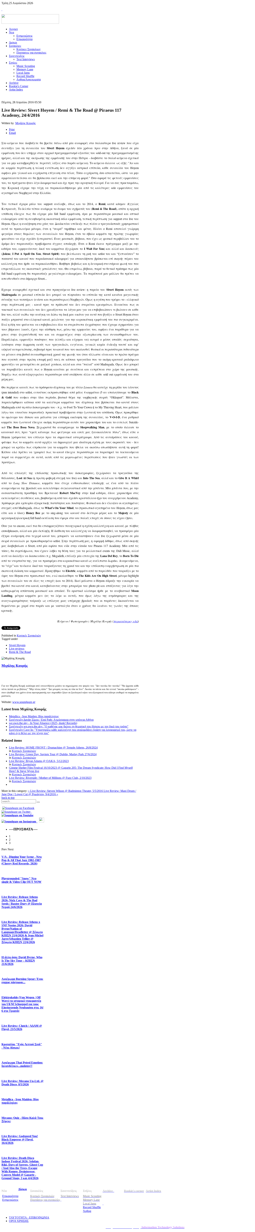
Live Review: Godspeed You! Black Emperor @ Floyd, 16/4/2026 (19, 1139)
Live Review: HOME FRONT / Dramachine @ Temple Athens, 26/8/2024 (53, 747)
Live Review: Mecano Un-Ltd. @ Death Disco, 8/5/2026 (22, 1082)
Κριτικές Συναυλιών (29, 635)
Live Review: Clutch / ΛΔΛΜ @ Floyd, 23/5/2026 (21, 1027)
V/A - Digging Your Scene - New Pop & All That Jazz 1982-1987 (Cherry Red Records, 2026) (21, 860)
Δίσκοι (22, 1189)
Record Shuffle (92, 1207)
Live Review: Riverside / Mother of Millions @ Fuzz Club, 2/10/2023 (50, 777)
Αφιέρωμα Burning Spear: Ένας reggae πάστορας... (22, 980)
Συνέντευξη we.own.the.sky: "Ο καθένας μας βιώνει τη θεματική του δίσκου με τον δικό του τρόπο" (68, 726)
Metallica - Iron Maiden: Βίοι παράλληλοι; (34, 716)
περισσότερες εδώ (125, 621)
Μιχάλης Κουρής (25, 123)
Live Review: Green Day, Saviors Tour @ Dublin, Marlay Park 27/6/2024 (53, 754)
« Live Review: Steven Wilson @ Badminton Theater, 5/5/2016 (66, 790)
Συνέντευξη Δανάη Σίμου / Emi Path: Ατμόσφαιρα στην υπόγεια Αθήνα (51, 719)
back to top (8, 797)
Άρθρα (87, 1211)
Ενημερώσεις (10, 1199)
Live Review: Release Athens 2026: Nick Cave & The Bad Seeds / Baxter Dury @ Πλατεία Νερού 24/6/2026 (21, 902)
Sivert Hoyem (17, 645)
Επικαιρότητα (10, 1196)
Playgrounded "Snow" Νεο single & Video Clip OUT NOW (21, 880)
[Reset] (38, 802)
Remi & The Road (20, 652)
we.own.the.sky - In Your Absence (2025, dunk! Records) (43, 723)
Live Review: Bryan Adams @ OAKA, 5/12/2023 (39, 761)
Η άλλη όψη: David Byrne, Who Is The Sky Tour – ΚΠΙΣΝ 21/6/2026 (21, 961)
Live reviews (16, 648)
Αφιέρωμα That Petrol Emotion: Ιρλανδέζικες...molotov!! (22, 1064)
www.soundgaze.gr (23, 702)
